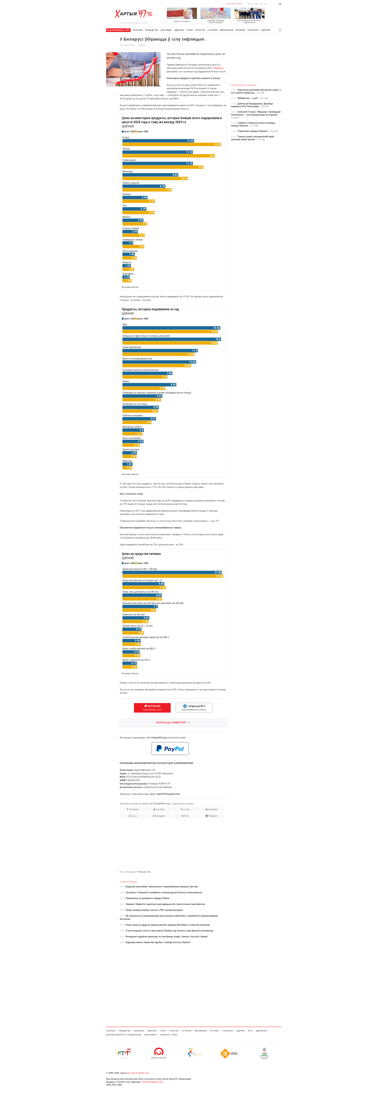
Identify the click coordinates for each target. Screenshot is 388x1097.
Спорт (189, 30)
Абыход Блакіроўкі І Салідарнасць (123, 1035)
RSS (186, 816)
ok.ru (134, 816)
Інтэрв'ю (240, 30)
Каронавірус (150, 1035)
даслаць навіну (234, 4)
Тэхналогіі (253, 30)
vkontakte (213, 809)
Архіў (250, 4)
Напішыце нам (143, 872)
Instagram (160, 816)
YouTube (160, 809)
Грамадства (151, 30)
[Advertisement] (166, 845)
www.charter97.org (140, 1073)
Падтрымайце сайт (152, 708)
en (265, 4)
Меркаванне (226, 30)
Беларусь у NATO (169, 1035)
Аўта (250, 1031)
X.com (186, 809)
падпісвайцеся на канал (194, 708)
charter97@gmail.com (152, 1082)
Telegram (212, 816)
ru (261, 4)
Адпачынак (261, 1031)
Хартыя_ (133, 14)
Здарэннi (179, 30)
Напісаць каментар (173, 722)
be (256, 4)
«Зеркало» (218, 68)
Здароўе (265, 30)
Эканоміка (166, 30)
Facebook (134, 809)
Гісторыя (212, 30)
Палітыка (138, 30)
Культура (200, 30)
